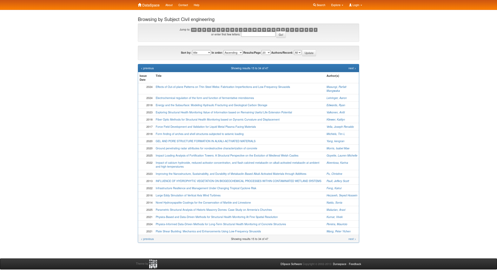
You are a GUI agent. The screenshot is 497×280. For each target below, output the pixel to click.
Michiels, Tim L (336, 134)
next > (352, 68)
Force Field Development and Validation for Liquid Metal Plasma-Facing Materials (206, 127)
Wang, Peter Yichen (339, 231)
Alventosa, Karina (337, 162)
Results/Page (252, 52)
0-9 (193, 29)
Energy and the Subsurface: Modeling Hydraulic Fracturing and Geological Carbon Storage (211, 105)
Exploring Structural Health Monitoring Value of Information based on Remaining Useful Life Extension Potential (224, 112)
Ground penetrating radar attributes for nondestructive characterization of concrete (206, 148)
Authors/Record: (282, 52)
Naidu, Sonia (334, 202)
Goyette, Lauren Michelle (342, 155)
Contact (183, 5)
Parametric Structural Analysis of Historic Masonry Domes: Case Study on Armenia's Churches (214, 210)
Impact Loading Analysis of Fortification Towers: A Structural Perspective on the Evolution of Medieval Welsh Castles (227, 155)
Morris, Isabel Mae (338, 148)
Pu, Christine (334, 174)
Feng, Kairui (334, 188)
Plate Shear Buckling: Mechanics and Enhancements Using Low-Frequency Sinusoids (208, 231)
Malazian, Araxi (336, 210)
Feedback (355, 264)
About (169, 5)
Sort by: (186, 52)
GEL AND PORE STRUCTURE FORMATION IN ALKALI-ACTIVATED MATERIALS (205, 141)
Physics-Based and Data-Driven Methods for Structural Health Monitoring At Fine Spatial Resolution (217, 217)
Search (320, 5)
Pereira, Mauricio (337, 224)
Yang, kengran (335, 141)
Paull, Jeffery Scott (338, 181)
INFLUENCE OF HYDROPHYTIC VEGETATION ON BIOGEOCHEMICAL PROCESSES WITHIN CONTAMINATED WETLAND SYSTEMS (238, 181)
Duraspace (339, 264)
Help (196, 5)
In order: (217, 52)
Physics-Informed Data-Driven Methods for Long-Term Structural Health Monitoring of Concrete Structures (221, 224)
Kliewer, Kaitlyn (336, 119)
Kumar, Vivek (335, 217)
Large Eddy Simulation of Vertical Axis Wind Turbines (188, 195)
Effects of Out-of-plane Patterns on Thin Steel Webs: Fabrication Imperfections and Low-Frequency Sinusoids (223, 87)
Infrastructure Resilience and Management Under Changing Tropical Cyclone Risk (206, 188)
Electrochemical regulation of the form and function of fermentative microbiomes (205, 98)
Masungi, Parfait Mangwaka (336, 89)
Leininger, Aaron (337, 98)
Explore (336, 5)
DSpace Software (291, 264)
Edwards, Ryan (336, 105)
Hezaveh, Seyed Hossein (342, 195)
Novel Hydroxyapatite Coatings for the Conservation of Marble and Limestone (203, 202)
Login (356, 5)
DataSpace (150, 4)
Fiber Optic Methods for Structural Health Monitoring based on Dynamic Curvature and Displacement (218, 119)
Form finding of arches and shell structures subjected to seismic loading (200, 134)
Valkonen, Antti (336, 112)
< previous (147, 68)
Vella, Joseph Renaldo (340, 127)
